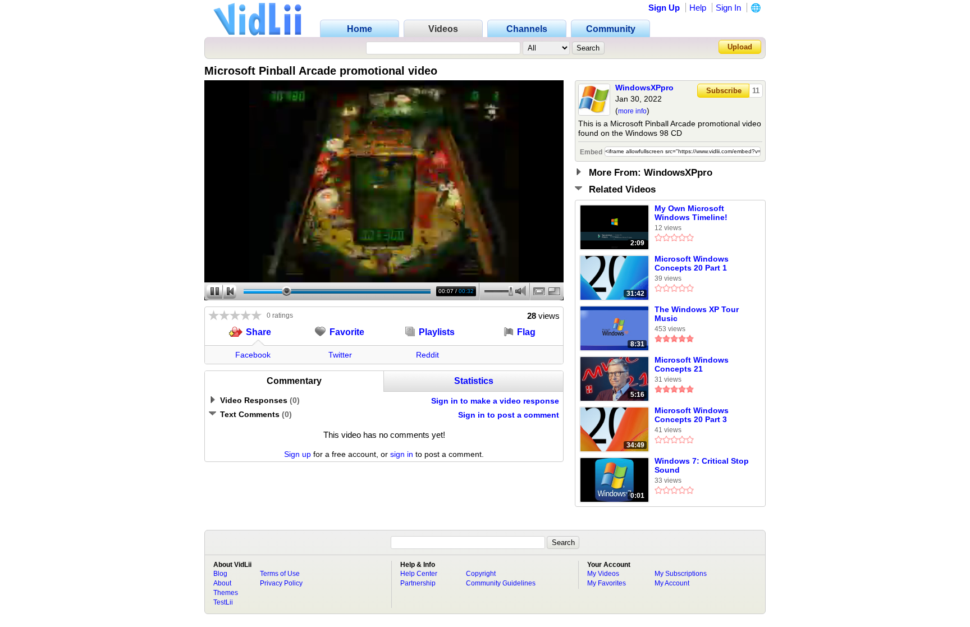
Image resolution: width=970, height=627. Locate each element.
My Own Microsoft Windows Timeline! (691, 213)
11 (755, 90)
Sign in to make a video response (495, 400)
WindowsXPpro (644, 87)
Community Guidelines (501, 583)
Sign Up (664, 7)
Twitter (340, 354)
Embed (591, 152)
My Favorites (606, 583)
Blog (220, 574)
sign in (401, 454)
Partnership (418, 583)
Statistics (473, 381)
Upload (740, 47)
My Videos (603, 574)
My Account (672, 583)
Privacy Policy (281, 583)
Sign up (297, 454)
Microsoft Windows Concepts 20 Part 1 (692, 263)
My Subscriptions (681, 574)
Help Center (418, 574)
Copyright (481, 574)
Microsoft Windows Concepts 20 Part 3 (692, 415)
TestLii (223, 602)
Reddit (427, 354)
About (222, 583)
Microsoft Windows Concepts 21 (692, 364)
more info (632, 111)
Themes (225, 593)
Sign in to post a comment (508, 414)
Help (697, 7)
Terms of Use (280, 574)
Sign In (728, 7)
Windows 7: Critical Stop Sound (702, 465)
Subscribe (724, 90)
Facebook (253, 354)
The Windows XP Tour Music (697, 314)
